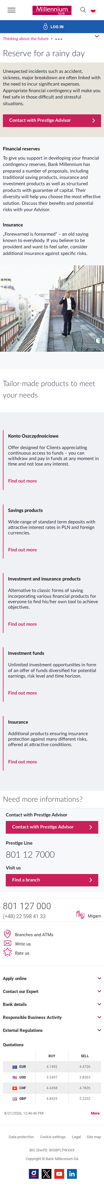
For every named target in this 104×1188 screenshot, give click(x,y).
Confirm (52, 1135)
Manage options (52, 1171)
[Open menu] (11, 10)
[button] (83, 10)
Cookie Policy (47, 868)
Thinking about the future (26, 39)
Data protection (24, 900)
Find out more (22, 481)
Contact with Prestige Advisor (40, 120)
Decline (52, 1153)
